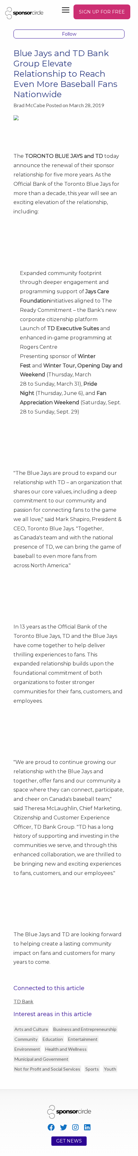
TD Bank (23, 1001)
